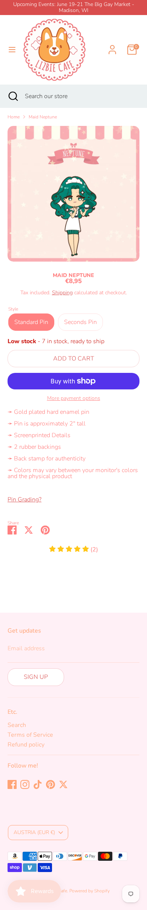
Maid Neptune (43, 117)
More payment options (73, 398)
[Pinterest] (50, 784)
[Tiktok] (37, 784)
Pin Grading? (24, 499)
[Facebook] (12, 784)
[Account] (112, 45)
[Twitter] (63, 784)
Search (17, 725)
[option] (73, 194)
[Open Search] (12, 96)
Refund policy (26, 744)
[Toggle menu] (12, 49)
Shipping (62, 292)
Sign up (36, 677)
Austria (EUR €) (34, 832)
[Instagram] (24, 784)
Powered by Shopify (89, 891)
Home (14, 117)
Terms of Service (30, 735)
